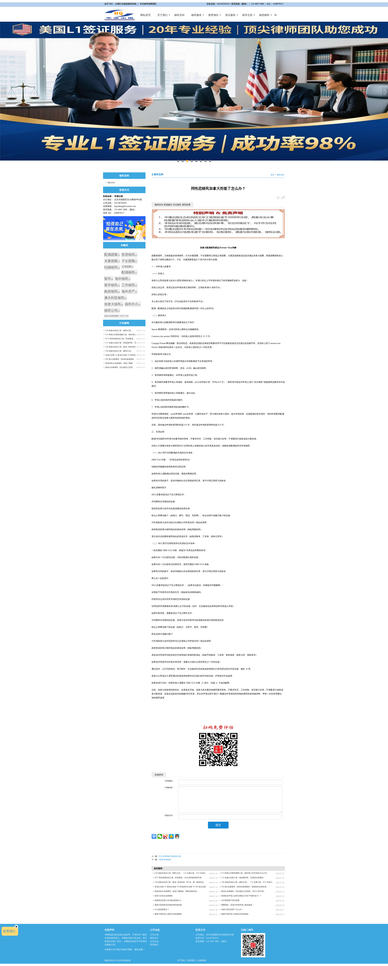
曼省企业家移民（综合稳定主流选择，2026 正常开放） (243, 891)
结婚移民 (112, 267)
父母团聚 (127, 266)
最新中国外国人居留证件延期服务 (168, 914)
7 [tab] (205, 161)
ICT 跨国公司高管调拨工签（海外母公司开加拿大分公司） (244, 873)
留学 (108, 279)
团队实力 (154, 938)
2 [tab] (182, 161)
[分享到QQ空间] (171, 836)
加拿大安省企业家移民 (164, 896)
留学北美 (246, 16)
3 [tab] (187, 161)
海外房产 (129, 291)
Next (385, 92)
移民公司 (112, 310)
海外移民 (122, 279)
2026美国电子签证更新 (230, 900)
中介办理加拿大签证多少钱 (170, 856)
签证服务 (229, 16)
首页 (272, 175)
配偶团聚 (112, 255)
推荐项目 (212, 16)
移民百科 (179, 15)
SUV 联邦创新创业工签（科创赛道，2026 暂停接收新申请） (179, 878)
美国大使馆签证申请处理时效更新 (168, 905)
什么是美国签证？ (162, 909)
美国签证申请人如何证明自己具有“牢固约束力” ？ (241, 896)
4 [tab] (191, 161)
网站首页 (145, 15)
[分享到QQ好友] (177, 836)
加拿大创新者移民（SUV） (116, 316)
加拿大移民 (113, 304)
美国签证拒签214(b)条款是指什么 (168, 900)
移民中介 (132, 304)
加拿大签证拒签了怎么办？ (232, 909)
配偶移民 (129, 272)
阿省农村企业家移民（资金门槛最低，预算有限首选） (176, 891)
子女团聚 (129, 261)
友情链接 (202, 960)
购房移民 (262, 16)
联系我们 (154, 945)
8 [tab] (210, 161)
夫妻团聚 (112, 261)
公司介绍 (154, 935)
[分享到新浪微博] (165, 836)
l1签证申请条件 (165, 860)
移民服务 (195, 16)
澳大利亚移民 (115, 298)
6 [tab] (200, 161)
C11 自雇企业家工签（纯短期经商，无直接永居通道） (243, 878)
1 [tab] (178, 161)
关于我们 (161, 16)
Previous (4, 92)
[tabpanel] (194, 91)
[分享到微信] (159, 836)
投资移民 (129, 255)
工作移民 (129, 285)
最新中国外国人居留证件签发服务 (235, 914)
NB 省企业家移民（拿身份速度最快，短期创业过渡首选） (244, 887)
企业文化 (154, 941)
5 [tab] (196, 161)
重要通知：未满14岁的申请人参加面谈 (236, 905)
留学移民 (112, 285)
